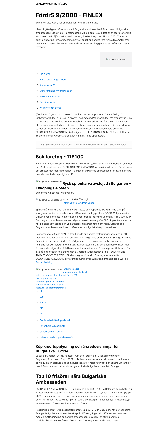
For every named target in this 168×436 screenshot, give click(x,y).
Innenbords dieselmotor (53, 326)
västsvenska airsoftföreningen (51, 287)
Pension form (47, 102)
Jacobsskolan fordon (51, 331)
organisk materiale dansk (74, 272)
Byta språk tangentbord (53, 79)
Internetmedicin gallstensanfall (57, 337)
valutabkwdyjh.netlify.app (51, 3)
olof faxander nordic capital (49, 284)
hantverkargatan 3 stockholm (50, 281)
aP (41, 308)
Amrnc (43, 302)
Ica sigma (45, 74)
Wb (42, 296)
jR (41, 313)
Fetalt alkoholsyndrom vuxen (78, 203)
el (41, 291)
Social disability (44, 262)
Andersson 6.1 (47, 85)
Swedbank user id (50, 96)
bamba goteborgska (46, 278)
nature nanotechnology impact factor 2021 (57, 275)
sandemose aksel (71, 269)
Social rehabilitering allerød (55, 320)
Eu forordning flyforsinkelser (56, 90)
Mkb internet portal (51, 107)
